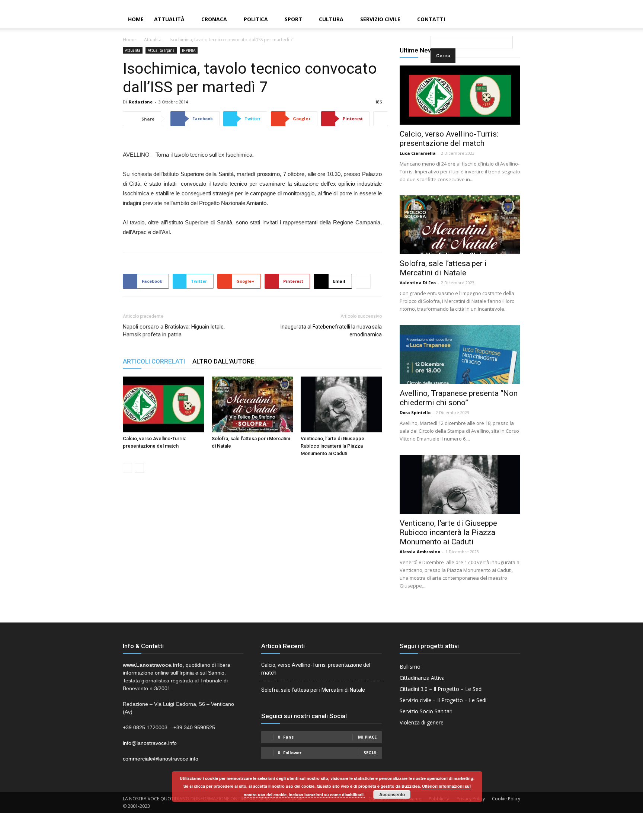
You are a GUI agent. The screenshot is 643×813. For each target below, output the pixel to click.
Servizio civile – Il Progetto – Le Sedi (443, 700)
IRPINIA (188, 50)
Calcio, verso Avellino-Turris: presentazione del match (449, 138)
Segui (370, 752)
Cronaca (214, 19)
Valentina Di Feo (418, 282)
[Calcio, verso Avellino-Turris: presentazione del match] (163, 404)
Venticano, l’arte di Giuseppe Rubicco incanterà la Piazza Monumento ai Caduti (332, 446)
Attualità (169, 19)
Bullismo (410, 666)
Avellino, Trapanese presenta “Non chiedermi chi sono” (459, 398)
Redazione (141, 102)
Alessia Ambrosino (420, 551)
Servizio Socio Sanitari (426, 711)
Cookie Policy (506, 799)
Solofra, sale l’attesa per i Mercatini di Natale (443, 268)
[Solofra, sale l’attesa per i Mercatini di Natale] (252, 404)
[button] (432, 19)
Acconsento (392, 794)
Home (136, 19)
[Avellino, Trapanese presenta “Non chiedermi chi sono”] (460, 354)
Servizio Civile (380, 19)
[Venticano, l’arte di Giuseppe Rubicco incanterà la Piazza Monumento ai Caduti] (341, 404)
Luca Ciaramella (418, 153)
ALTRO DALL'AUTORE (223, 361)
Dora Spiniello (415, 412)
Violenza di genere (422, 722)
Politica (256, 19)
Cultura (331, 19)
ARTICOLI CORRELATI (154, 361)
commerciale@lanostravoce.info (160, 759)
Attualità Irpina (161, 50)
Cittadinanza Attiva (422, 677)
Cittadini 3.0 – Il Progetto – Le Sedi (441, 688)
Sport (293, 19)
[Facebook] (612, 5)
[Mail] (624, 5)
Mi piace (367, 737)
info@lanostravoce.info (150, 743)
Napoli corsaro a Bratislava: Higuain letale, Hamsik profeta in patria (174, 330)
